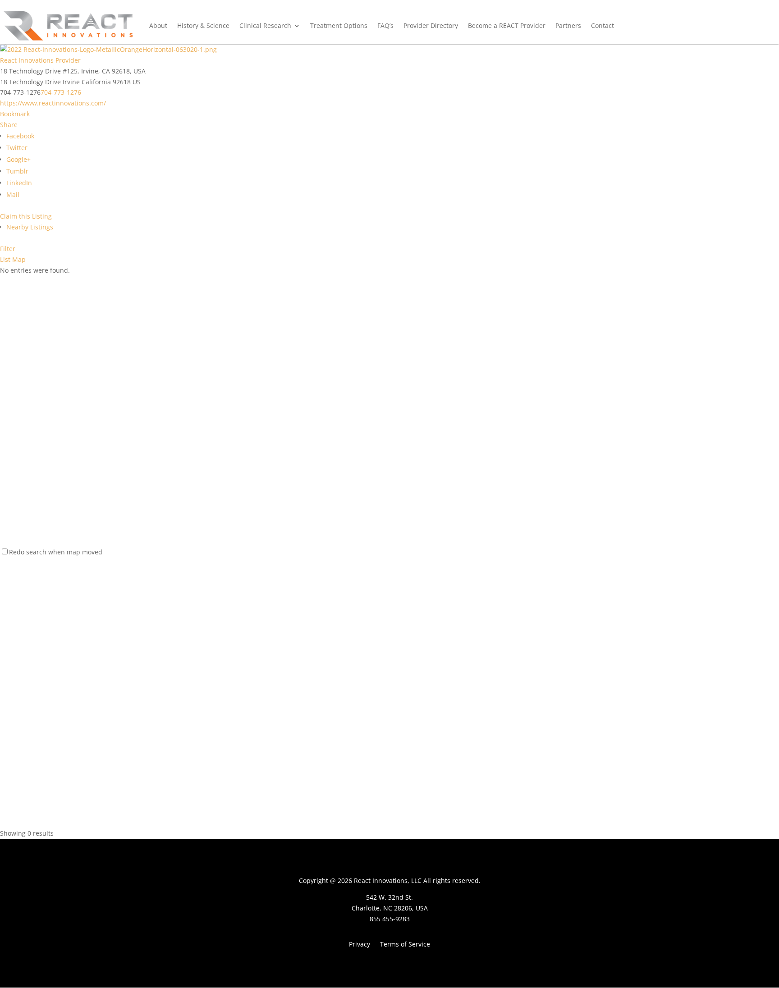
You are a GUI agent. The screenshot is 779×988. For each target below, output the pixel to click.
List (5, 259)
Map (19, 259)
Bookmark (15, 114)
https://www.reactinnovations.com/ (53, 103)
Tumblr (17, 171)
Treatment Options (338, 25)
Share (9, 124)
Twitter (16, 147)
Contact (602, 25)
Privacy (359, 944)
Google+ (18, 159)
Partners (568, 25)
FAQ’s (385, 25)
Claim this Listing (26, 216)
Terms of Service (405, 944)
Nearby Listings (29, 227)
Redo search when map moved (55, 552)
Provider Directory (430, 25)
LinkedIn (19, 182)
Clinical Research (265, 25)
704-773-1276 (61, 92)
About (158, 25)
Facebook (20, 136)
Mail (12, 194)
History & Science (203, 25)
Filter (7, 248)
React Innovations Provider (40, 60)
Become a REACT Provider (506, 25)
